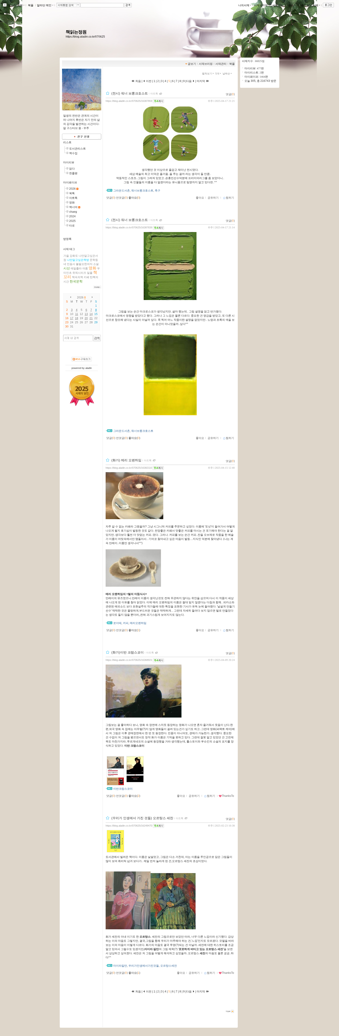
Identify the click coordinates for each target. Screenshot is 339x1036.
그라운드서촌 (121, 190)
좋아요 (200, 197)
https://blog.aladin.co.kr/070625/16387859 (129, 101)
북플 (30, 5)
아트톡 (73, 198)
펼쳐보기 (207, 73)
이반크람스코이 (123, 788)
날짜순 (226, 73)
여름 (85, 268)
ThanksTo (228, 796)
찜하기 (230, 197)
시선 (66, 268)
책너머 (73, 207)
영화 (72, 202)
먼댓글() (122, 197)
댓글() (230, 94)
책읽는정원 (76, 31)
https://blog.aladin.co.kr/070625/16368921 (129, 660)
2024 (72, 216)
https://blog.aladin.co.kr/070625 (85, 36)
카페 (86, 277)
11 (76, 314)
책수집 (73, 153)
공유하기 (213, 197)
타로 (72, 225)
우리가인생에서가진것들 (143, 965)
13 (86, 314)
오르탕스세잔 (168, 965)
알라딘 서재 (15, 5)
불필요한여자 (84, 264)
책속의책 (77, 277)
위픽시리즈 (79, 272)
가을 (66, 255)
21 (91, 318)
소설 (96, 264)
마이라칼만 (120, 965)
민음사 (71, 264)
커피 (125, 623)
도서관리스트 (77, 148)
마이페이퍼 (70, 182)
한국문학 (76, 281)
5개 (217, 73)
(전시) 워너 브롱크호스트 (129, 93)
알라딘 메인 (44, 5)
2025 (72, 221)
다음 (189, 81)
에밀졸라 (76, 268)
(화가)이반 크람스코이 (127, 652)
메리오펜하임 (138, 623)
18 (76, 318)
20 (86, 318)
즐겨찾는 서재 (309, 5)
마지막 (201, 81)
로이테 (117, 623)
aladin (88, 368)
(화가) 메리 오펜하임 (126, 460)
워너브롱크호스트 (142, 190)
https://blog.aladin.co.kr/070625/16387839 (129, 227)
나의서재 (243, 5)
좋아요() (134, 197)
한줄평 (73, 173)
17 (71, 318)
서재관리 (277, 5)
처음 (138, 81)
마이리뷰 (68, 162)
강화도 (74, 255)
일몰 (89, 272)
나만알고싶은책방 (78, 260)
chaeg (73, 211)
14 (91, 314)
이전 (148, 81)
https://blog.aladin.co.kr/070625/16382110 (129, 467)
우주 (210, 101)
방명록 (67, 239)
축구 (157, 190)
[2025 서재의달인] (81, 390)
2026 (72, 188)
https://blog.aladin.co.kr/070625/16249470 (129, 825)
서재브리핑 (261, 5)
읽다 (72, 168)
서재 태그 (69, 249)
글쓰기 (292, 5)
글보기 (192, 63)
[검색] (97, 338)
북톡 (72, 193)
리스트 (67, 142)
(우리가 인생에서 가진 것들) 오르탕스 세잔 (142, 818)
